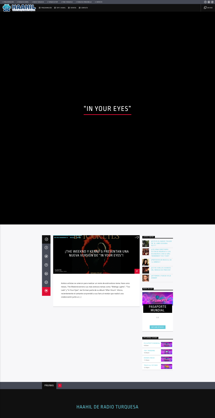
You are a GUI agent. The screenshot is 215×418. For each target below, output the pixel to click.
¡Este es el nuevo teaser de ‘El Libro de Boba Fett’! (161, 264)
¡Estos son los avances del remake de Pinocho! (161, 290)
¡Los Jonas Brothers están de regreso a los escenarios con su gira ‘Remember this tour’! (161, 273)
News (79, 258)
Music (72, 258)
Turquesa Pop (53, 2)
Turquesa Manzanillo (84, 2)
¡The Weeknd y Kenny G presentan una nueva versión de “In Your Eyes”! (97, 274)
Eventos (73, 7)
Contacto (99, 2)
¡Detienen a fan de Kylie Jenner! (161, 297)
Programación (9, 2)
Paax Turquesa (67, 2)
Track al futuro (151, 386)
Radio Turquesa (38, 2)
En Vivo (209, 7)
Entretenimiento (61, 258)
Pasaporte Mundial (152, 364)
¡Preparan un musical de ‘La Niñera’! (161, 282)
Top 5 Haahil (61, 7)
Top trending (149, 371)
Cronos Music (149, 378)
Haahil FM (58, 291)
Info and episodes (157, 348)
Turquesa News (23, 2)
